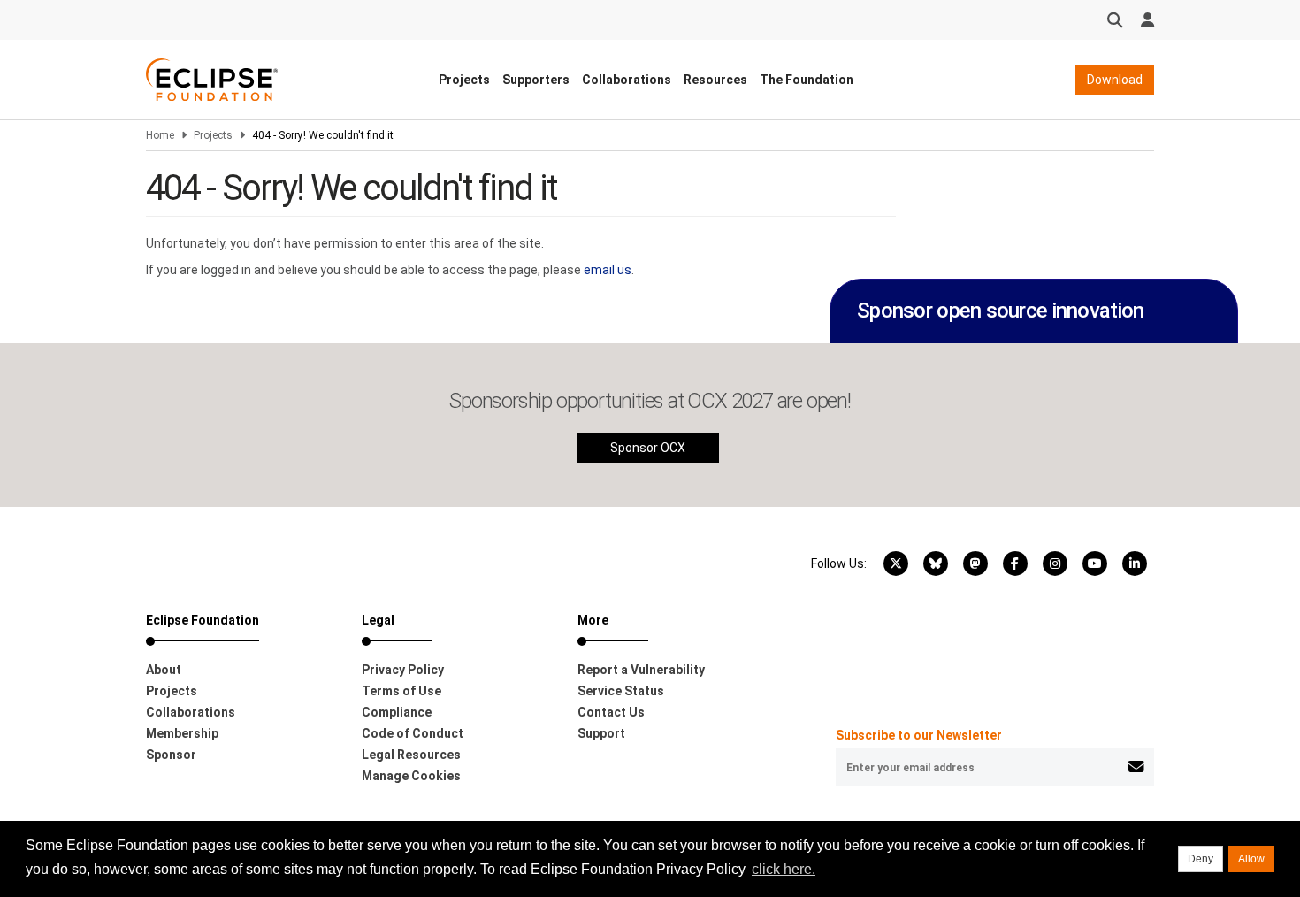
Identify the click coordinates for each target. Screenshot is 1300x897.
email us (607, 270)
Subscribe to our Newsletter (919, 735)
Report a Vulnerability (641, 670)
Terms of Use (401, 691)
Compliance (397, 712)
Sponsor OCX (647, 448)
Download (1115, 80)
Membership (182, 733)
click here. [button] (783, 869)
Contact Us (611, 712)
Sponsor (171, 755)
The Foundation (806, 80)
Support (601, 733)
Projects (464, 80)
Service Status (620, 691)
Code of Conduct (412, 733)
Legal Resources (411, 755)
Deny (1200, 859)
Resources (715, 80)
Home (160, 135)
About (163, 670)
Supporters (536, 80)
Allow (1251, 859)
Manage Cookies (411, 776)
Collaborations (626, 80)
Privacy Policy (403, 670)
